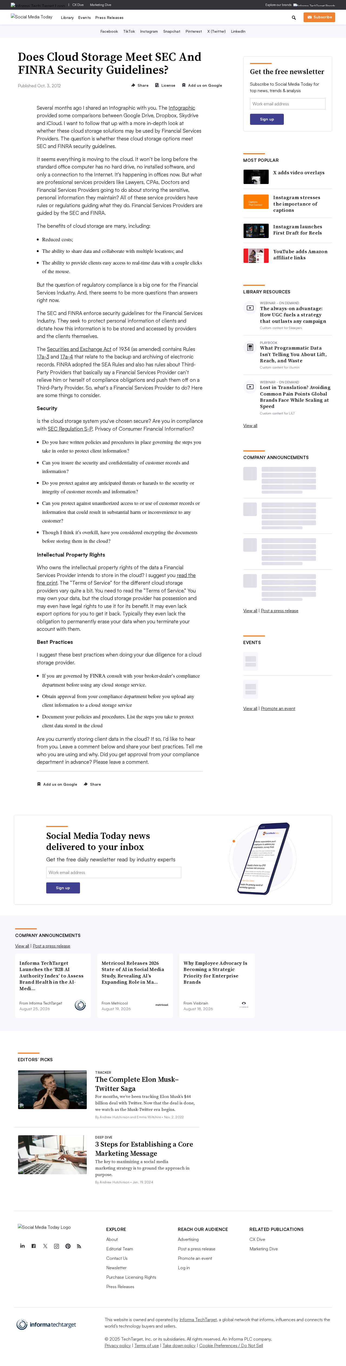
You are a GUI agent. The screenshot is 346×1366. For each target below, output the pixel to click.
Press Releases (109, 17)
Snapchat (171, 31)
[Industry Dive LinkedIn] (22, 1246)
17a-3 (43, 356)
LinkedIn (238, 31)
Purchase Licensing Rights (131, 1277)
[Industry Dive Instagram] (56, 1246)
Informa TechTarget (198, 1319)
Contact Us (117, 1258)
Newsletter (116, 1267)
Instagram (149, 31)
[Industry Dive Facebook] (33, 1246)
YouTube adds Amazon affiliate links (300, 254)
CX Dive (78, 5)
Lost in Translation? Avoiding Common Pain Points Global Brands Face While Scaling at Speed (295, 397)
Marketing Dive (100, 5)
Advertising (188, 1239)
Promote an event (278, 708)
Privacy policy (118, 1345)
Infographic (182, 108)
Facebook (109, 31)
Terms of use (146, 1345)
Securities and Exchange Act (79, 349)
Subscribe (323, 17)
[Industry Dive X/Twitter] (45, 1246)
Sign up (267, 119)
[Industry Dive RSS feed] (79, 1246)
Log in (184, 1267)
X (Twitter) (216, 31)
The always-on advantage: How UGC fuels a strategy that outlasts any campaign (293, 314)
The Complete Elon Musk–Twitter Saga (137, 1083)
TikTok (129, 31)
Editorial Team (119, 1248)
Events (84, 17)
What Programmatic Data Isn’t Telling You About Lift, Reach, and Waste (293, 354)
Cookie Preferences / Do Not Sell (231, 1345)
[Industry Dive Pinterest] (67, 1246)
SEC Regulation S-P (70, 429)
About (112, 1239)
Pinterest (194, 31)
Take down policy (179, 1345)
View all (250, 425)
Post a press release (279, 610)
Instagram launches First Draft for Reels (297, 229)
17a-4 (66, 356)
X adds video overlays (299, 172)
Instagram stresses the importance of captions (296, 203)
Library (67, 17)
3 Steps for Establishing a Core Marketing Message (144, 1148)
